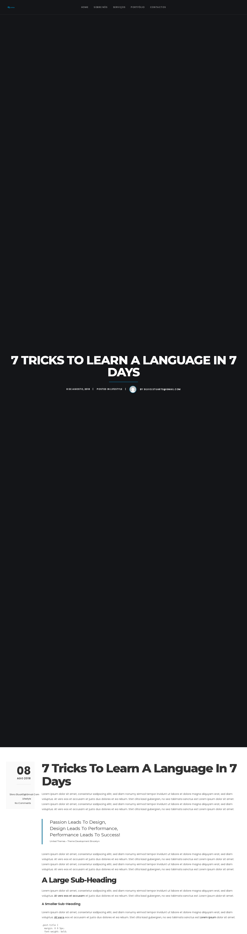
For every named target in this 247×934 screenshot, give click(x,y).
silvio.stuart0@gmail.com (162, 389)
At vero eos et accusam (69, 896)
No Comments (23, 803)
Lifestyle (116, 389)
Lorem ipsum (208, 917)
